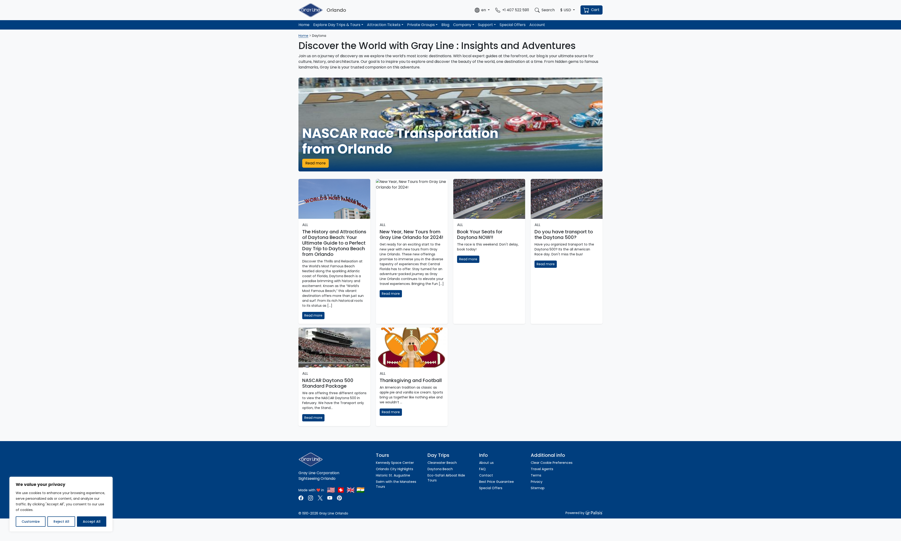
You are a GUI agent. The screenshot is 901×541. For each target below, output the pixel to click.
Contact (486, 475)
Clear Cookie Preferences (552, 462)
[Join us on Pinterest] (339, 497)
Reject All (61, 521)
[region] (61, 504)
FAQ (482, 469)
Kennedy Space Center (395, 462)
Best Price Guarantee (496, 481)
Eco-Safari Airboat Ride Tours (446, 478)
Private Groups (421, 24)
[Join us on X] (321, 497)
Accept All (91, 521)
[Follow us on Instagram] (310, 497)
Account (537, 24)
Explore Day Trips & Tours (336, 24)
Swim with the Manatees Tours (396, 484)
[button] (482, 10)
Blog (445, 24)
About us (486, 462)
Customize (31, 521)
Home (303, 24)
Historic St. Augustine (393, 475)
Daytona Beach (440, 469)
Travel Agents (542, 469)
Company (462, 24)
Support (485, 24)
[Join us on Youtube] (329, 497)
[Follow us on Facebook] (301, 497)
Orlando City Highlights (394, 469)
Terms (536, 475)
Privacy (536, 481)
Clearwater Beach (442, 462)
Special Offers (513, 24)
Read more (315, 163)
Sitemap (538, 488)
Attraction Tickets (384, 24)
